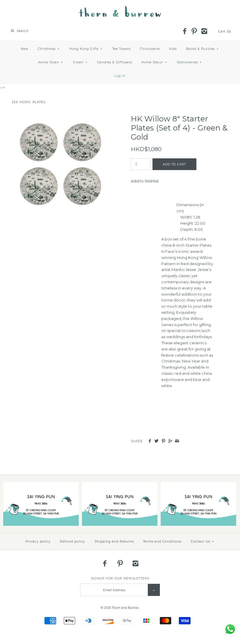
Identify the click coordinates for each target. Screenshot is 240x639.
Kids (173, 49)
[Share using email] (177, 441)
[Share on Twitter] (156, 441)
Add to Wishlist (145, 181)
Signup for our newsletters (120, 578)
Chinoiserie (150, 49)
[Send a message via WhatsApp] (230, 629)
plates (38, 102)
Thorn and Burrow (125, 608)
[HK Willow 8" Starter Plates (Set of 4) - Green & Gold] (60, 117)
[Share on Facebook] (149, 441)
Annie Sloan (50, 62)
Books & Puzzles (202, 49)
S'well (80, 62)
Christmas (49, 49)
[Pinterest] (194, 32)
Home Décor (154, 62)
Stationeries (189, 62)
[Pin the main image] (163, 441)
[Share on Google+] (170, 441)
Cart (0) (224, 31)
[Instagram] (204, 32)
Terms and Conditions (162, 541)
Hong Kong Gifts (86, 49)
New (24, 49)
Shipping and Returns (114, 541)
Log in (120, 76)
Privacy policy (38, 541)
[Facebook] (184, 32)
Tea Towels (121, 49)
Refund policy (72, 541)
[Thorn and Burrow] (120, 8)
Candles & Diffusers (114, 62)
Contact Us (202, 541)
